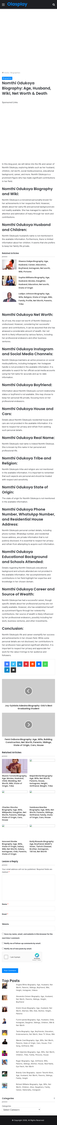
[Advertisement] (28, 40)
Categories (6, 1106)
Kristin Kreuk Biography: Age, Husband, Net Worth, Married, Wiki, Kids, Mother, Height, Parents (34, 1011)
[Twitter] (13, 664)
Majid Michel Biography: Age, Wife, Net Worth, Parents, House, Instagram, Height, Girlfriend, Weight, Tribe (41, 780)
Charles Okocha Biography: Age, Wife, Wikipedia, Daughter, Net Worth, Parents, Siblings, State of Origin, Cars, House (14, 813)
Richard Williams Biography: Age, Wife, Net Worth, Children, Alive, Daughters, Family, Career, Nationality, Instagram (33, 1087)
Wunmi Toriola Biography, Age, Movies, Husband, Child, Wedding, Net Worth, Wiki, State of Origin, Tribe (14, 780)
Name (5, 904)
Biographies (15, 73)
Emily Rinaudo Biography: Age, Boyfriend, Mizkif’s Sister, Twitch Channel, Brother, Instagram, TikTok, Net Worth (42, 846)
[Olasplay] (17, 4)
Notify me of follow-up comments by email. (22, 943)
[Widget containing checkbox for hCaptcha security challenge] (22, 957)
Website (5, 924)
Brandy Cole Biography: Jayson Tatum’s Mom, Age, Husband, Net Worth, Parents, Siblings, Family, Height (34, 1075)
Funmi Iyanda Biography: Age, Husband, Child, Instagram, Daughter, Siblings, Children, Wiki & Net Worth (35, 1022)
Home (6, 73)
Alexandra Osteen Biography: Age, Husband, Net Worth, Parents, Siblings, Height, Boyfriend (34, 999)
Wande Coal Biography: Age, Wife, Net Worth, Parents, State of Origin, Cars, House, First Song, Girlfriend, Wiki (35, 1043)
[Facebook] (7, 664)
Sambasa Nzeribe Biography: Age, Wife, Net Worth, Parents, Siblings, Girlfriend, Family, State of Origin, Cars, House (42, 812)
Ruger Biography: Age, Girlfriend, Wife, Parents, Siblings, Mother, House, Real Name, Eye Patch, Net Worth (35, 1063)
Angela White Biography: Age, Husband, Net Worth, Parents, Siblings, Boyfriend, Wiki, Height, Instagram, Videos (34, 987)
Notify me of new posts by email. (18, 949)
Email (5, 914)
